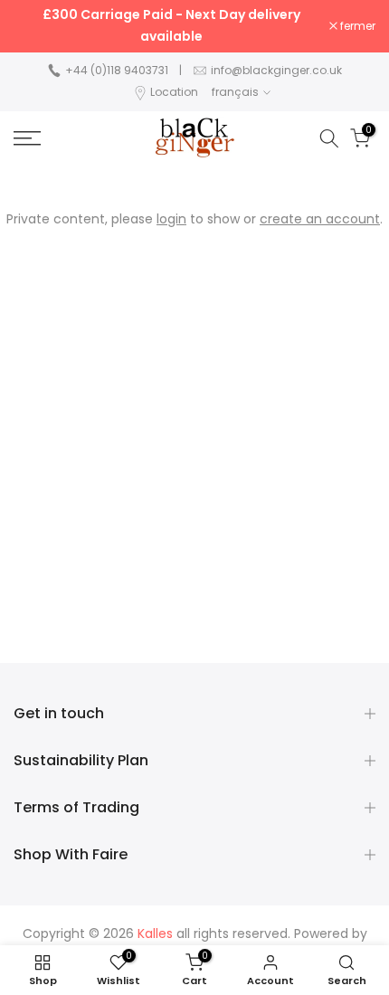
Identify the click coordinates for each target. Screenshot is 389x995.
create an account (320, 219)
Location (174, 92)
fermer (356, 26)
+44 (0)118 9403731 (116, 70)
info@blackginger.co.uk (276, 70)
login (171, 219)
